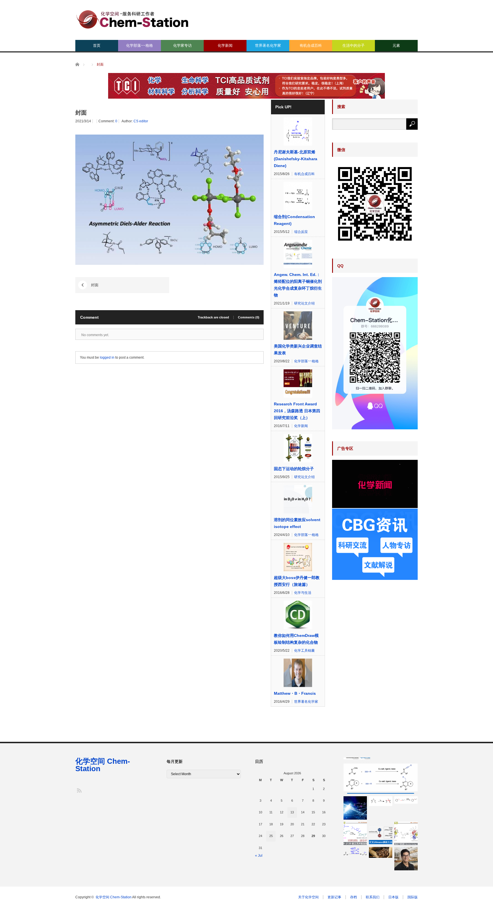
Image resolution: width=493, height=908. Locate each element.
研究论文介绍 (304, 303)
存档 (353, 897)
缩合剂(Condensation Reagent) (294, 220)
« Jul (258, 856)
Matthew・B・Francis (295, 693)
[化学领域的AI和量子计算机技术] (355, 808)
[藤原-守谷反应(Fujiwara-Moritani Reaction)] (406, 800)
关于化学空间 (308, 897)
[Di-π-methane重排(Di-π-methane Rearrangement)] (380, 801)
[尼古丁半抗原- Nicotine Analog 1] (406, 833)
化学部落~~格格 (139, 45)
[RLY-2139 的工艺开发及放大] (355, 833)
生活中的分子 (353, 45)
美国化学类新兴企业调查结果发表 (298, 349)
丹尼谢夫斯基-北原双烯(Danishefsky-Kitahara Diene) (295, 159)
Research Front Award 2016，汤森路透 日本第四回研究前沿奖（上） (297, 411)
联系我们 (372, 897)
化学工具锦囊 (304, 651)
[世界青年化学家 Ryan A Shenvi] (406, 858)
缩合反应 (301, 232)
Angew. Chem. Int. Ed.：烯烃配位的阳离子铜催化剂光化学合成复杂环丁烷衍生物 (298, 284)
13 (292, 812)
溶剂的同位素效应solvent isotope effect (297, 523)
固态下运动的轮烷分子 (294, 468)
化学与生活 (302, 593)
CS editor (141, 121)
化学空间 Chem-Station (102, 765)
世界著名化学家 (268, 45)
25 (271, 836)
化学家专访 (182, 45)
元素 (396, 45)
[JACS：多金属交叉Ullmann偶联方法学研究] (380, 833)
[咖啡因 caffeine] (380, 852)
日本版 (393, 897)
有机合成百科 (311, 45)
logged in (107, 357)
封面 (94, 285)
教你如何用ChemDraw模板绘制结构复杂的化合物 (296, 639)
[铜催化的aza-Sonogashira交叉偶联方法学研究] (381, 775)
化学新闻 (225, 45)
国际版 (412, 897)
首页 (96, 45)
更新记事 (334, 897)
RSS (78, 790)
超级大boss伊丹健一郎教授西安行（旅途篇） (297, 581)
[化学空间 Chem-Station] (132, 18)
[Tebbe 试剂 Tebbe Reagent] (355, 851)
